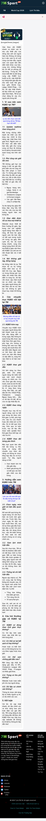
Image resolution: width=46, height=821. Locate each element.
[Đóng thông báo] (42, 16)
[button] (14, 35)
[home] (11, 3)
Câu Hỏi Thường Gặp (25, 813)
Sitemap (29, 759)
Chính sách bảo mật (18, 804)
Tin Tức (40, 772)
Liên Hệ (28, 746)
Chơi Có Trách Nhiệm (17, 808)
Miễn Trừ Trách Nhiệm (33, 808)
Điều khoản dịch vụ (33, 804)
